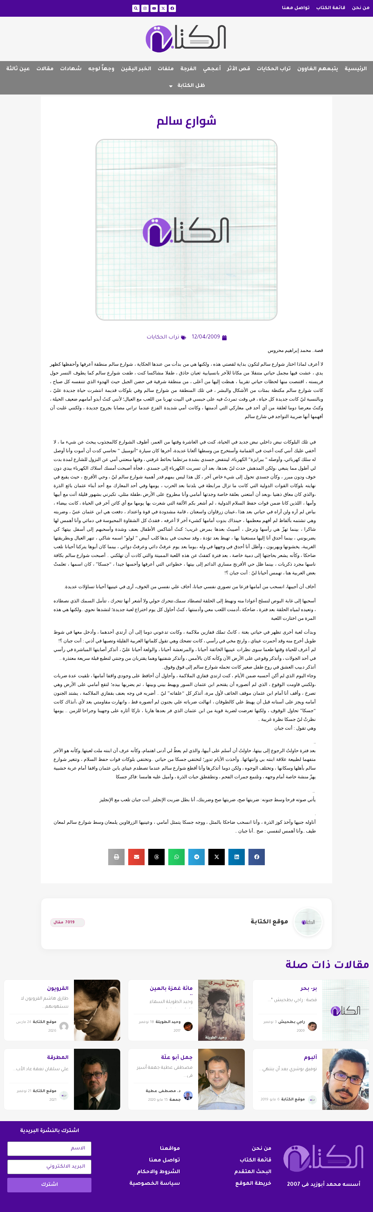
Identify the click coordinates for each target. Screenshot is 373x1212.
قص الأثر (238, 69)
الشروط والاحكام (158, 1172)
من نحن (361, 8)
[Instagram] (145, 8)
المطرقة (57, 1058)
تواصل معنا (296, 8)
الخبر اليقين (136, 69)
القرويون (57, 989)
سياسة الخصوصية (154, 1184)
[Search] (136, 8)
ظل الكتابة (191, 86)
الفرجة (188, 69)
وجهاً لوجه (101, 69)
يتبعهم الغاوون (317, 69)
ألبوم (310, 1058)
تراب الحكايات (274, 69)
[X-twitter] (163, 8)
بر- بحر (309, 989)
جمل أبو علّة (177, 1058)
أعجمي (212, 69)
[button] (256, 857)
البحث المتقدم (252, 1172)
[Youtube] (154, 8)
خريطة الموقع (253, 1184)
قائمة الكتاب (330, 8)
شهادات (71, 69)
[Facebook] (172, 8)
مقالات (45, 69)
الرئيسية (356, 69)
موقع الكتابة (269, 922)
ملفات (166, 69)
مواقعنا (170, 1149)
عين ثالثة (18, 69)
